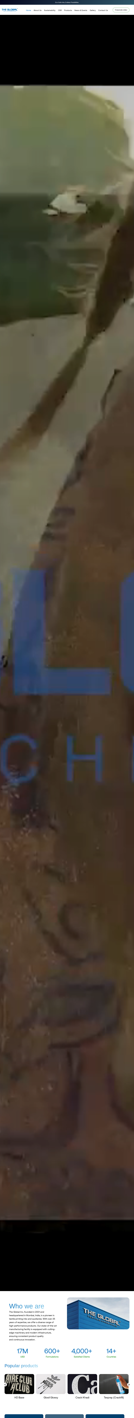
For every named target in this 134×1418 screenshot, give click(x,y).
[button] (5, 1384)
